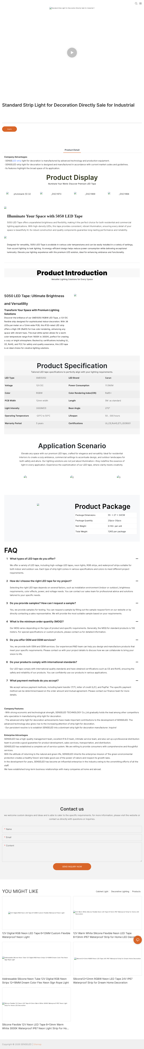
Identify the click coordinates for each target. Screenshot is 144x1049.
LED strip (16, 160)
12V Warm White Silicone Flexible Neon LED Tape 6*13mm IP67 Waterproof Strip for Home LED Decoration (107, 935)
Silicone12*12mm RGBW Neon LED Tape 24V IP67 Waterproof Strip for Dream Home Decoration (102, 980)
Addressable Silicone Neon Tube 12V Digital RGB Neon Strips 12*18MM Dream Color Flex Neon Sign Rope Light (35, 980)
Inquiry (9, 129)
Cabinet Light (102, 891)
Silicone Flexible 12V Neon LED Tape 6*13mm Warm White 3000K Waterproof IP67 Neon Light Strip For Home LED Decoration (36, 1026)
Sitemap (37, 1044)
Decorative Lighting (120, 891)
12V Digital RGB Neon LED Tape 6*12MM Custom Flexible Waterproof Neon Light (36, 935)
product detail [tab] (72, 150)
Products (136, 891)
